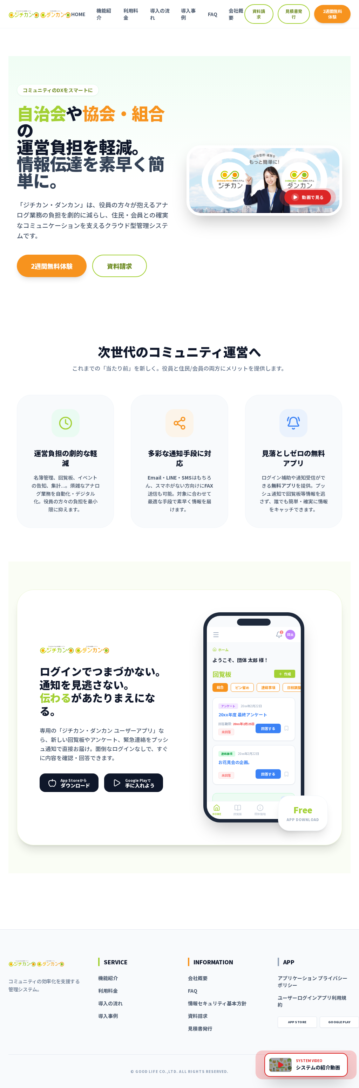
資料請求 (258, 14)
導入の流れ (160, 14)
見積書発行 (293, 14)
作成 (287, 673)
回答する (268, 728)
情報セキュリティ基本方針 (217, 1003)
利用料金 (130, 14)
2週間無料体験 (332, 14)
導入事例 (188, 14)
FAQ (212, 14)
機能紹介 (103, 14)
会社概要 (236, 14)
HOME (78, 14)
